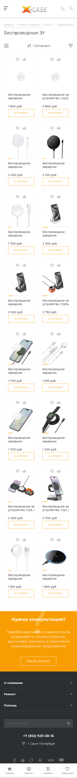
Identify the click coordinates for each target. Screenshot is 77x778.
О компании (13, 683)
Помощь (10, 705)
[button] (9, 158)
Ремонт (10, 694)
